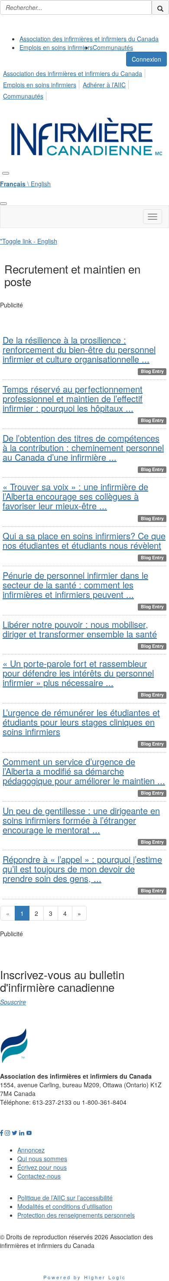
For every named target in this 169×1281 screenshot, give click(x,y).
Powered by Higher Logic (84, 1277)
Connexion (146, 59)
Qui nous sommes (42, 1158)
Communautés (113, 47)
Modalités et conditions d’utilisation (64, 1206)
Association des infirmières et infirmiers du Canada (89, 38)
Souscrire (13, 1001)
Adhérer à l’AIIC (104, 84)
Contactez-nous (39, 1176)
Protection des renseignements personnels (76, 1215)
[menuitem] (89, 38)
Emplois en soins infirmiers (56, 47)
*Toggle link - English (28, 241)
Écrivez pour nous (42, 1167)
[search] (160, 7)
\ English (25, 183)
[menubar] (84, 83)
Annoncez (31, 1150)
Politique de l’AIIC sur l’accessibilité (65, 1197)
